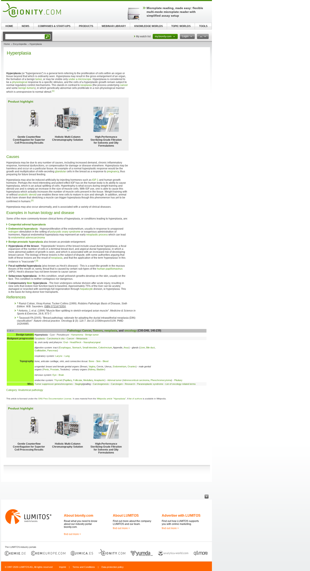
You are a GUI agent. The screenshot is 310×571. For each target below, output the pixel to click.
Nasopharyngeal (92, 342)
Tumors (98, 330)
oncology (130, 330)
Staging (78, 384)
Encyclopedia (20, 44)
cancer (124, 85)
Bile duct (150, 347)
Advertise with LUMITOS (181, 515)
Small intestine (89, 347)
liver (29, 283)
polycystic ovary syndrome (65, 231)
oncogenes (67, 384)
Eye (55, 375)
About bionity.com (78, 515)
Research (130, 384)
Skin (98, 361)
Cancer (86, 330)
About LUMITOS (126, 515)
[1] (53, 91)
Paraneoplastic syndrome (150, 384)
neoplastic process (97, 234)
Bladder (100, 369)
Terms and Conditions (84, 567)
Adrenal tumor (114, 380)
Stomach (76, 347)
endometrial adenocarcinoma (28, 237)
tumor (38, 79)
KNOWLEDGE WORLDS (148, 26)
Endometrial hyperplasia (23, 228)
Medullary (88, 380)
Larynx (58, 356)
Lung (67, 356)
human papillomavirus (110, 268)
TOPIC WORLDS (181, 26)
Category (11, 390)
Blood (105, 361)
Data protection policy (112, 567)
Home (7, 44)
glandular (60, 171)
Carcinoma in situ (56, 338)
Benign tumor (92, 334)
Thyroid (58, 380)
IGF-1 (95, 179)
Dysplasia (40, 338)
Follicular (77, 380)
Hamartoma (77, 334)
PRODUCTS (86, 26)
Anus (126, 347)
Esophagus (65, 347)
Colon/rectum (105, 347)
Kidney (92, 369)
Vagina (92, 366)
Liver (142, 347)
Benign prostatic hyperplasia (25, 241)
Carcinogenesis (101, 384)
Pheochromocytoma (161, 380)
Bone (91, 361)
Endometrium (119, 366)
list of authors (135, 398)
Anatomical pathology (30, 390)
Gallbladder (40, 350)
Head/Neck (75, 342)
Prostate (54, 369)
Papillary (67, 380)
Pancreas (52, 350)
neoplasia (86, 85)
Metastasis (82, 338)
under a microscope (80, 79)
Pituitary (178, 380)
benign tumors (26, 88)
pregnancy (113, 171)
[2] (32, 200)
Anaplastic (99, 380)
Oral (65, 342)
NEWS (25, 26)
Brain (61, 375)
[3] (37, 260)
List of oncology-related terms (180, 384)
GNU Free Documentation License (54, 398)
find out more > (72, 534)
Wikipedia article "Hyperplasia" (111, 398)
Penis (46, 369)
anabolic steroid (27, 194)
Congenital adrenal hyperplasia (27, 224)
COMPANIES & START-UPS (54, 26)
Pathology (74, 330)
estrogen (13, 231)
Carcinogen (117, 384)
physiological (19, 82)
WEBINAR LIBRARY (114, 26)
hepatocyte (86, 289)
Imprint (62, 567)
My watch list (143, 36)
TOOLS (203, 26)
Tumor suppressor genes (48, 384)
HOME (9, 26)
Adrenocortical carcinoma (136, 380)
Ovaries (132, 366)
